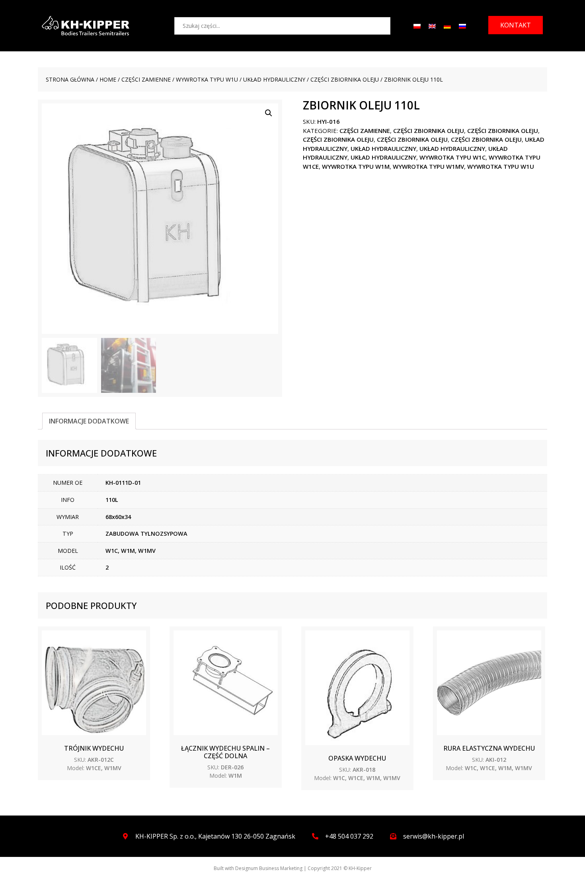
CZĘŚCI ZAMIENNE (146, 79)
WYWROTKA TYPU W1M (356, 166)
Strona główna (70, 79)
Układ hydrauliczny (274, 79)
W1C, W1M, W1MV (130, 550)
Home (107, 79)
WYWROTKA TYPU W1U (207, 79)
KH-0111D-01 (123, 482)
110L (111, 499)
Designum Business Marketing (268, 868)
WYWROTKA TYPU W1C (452, 157)
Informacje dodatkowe (89, 421)
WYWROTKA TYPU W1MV (428, 166)
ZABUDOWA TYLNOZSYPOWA (146, 533)
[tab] (89, 421)
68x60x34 (118, 517)
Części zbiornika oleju (344, 79)
